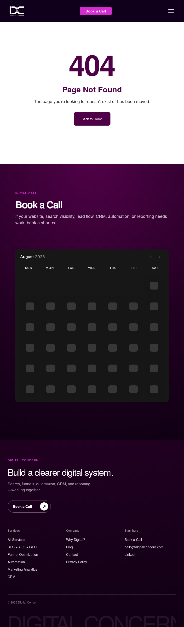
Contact (72, 554)
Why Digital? (75, 539)
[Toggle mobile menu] (171, 11)
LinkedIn (131, 554)
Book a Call (96, 11)
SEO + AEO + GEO (22, 547)
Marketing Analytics (22, 569)
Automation (16, 561)
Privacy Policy (76, 561)
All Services (16, 539)
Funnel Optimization (23, 554)
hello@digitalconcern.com (144, 547)
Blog (69, 547)
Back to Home (92, 118)
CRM (11, 576)
